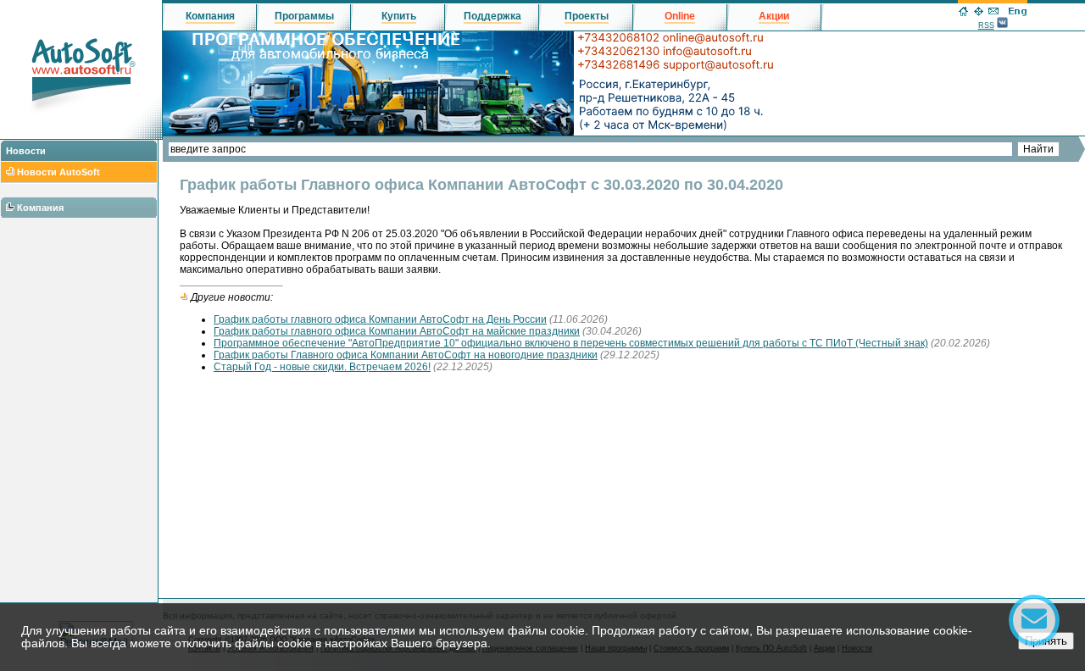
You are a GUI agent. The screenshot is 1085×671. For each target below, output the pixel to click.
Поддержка (492, 16)
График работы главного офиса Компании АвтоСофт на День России (380, 319)
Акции (774, 16)
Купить (398, 16)
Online (680, 16)
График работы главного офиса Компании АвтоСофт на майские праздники (397, 331)
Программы (304, 16)
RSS (986, 25)
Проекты (587, 16)
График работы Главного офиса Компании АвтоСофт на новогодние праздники (406, 355)
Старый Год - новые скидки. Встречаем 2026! (322, 367)
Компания (40, 207)
